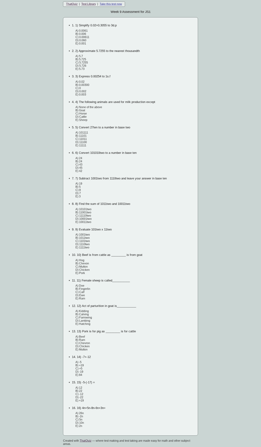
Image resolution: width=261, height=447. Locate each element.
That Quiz (85, 440)
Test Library (88, 4)
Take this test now (111, 4)
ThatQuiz (72, 4)
